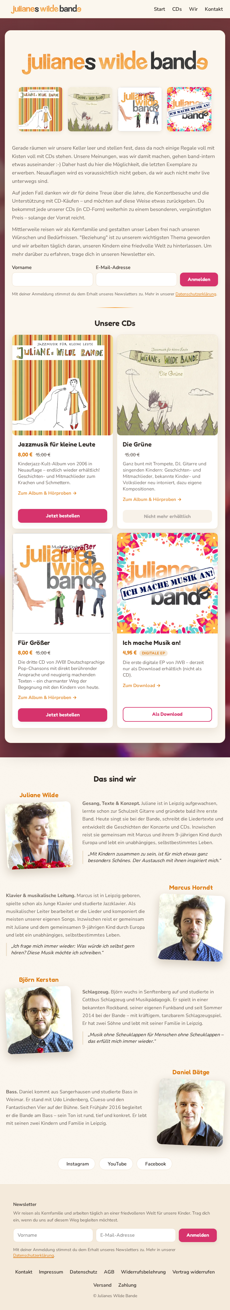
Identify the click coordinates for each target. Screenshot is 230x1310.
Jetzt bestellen (63, 516)
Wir (193, 9)
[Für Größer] (140, 109)
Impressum (51, 1272)
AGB (109, 1272)
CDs (177, 9)
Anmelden (199, 279)
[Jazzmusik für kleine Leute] (41, 109)
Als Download (167, 714)
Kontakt (214, 9)
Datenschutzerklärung (195, 294)
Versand (102, 1285)
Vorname (22, 267)
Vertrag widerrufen (193, 1272)
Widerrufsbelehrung (143, 1272)
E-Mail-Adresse (113, 267)
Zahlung (127, 1285)
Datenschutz (83, 1272)
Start (159, 9)
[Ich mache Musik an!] (189, 109)
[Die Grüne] (90, 109)
